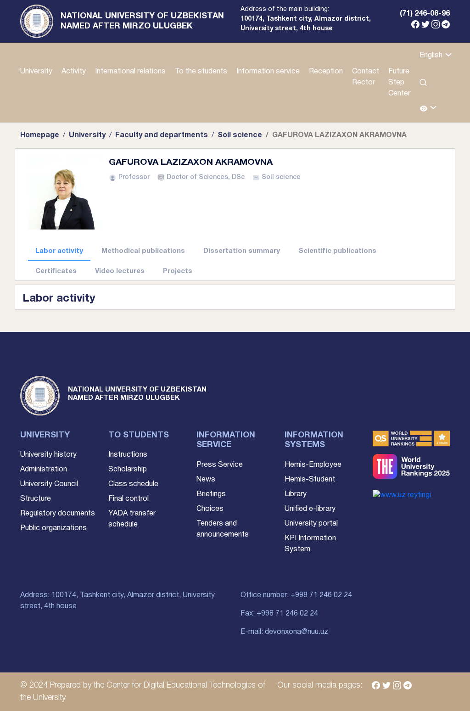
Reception (326, 71)
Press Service (219, 465)
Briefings (211, 494)
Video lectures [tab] (120, 271)
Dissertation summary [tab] (241, 251)
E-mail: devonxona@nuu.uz (284, 632)
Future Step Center (399, 82)
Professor (134, 177)
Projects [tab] (177, 271)
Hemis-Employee (313, 465)
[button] (428, 109)
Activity (74, 71)
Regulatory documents (57, 513)
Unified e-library (310, 509)
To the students (201, 71)
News (205, 479)
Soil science (240, 135)
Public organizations (53, 528)
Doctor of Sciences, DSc (206, 177)
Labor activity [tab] (59, 251)
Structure (35, 499)
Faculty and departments (161, 135)
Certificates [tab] (56, 271)
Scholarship (127, 469)
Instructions (127, 455)
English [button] (432, 55)
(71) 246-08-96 (425, 14)
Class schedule (133, 484)
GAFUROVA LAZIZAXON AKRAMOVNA (191, 162)
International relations (130, 71)
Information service (268, 71)
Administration (43, 469)
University (36, 71)
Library (296, 494)
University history (48, 455)
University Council (49, 484)
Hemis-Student (310, 479)
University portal (311, 524)
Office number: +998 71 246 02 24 (296, 595)
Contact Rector (365, 77)
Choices (210, 509)
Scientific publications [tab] (337, 251)
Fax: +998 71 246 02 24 (279, 613)
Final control (128, 499)
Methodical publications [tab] (143, 251)
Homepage (39, 135)
